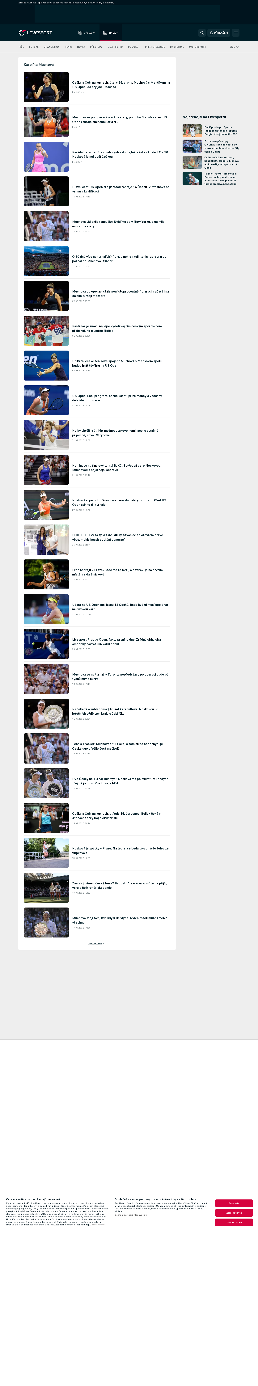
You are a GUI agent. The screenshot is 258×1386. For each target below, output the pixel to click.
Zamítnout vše (234, 1212)
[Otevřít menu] (235, 33)
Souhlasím (234, 1203)
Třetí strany (98, 1224)
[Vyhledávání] (202, 33)
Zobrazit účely (234, 1222)
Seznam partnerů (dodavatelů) (131, 1215)
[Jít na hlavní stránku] (40, 33)
